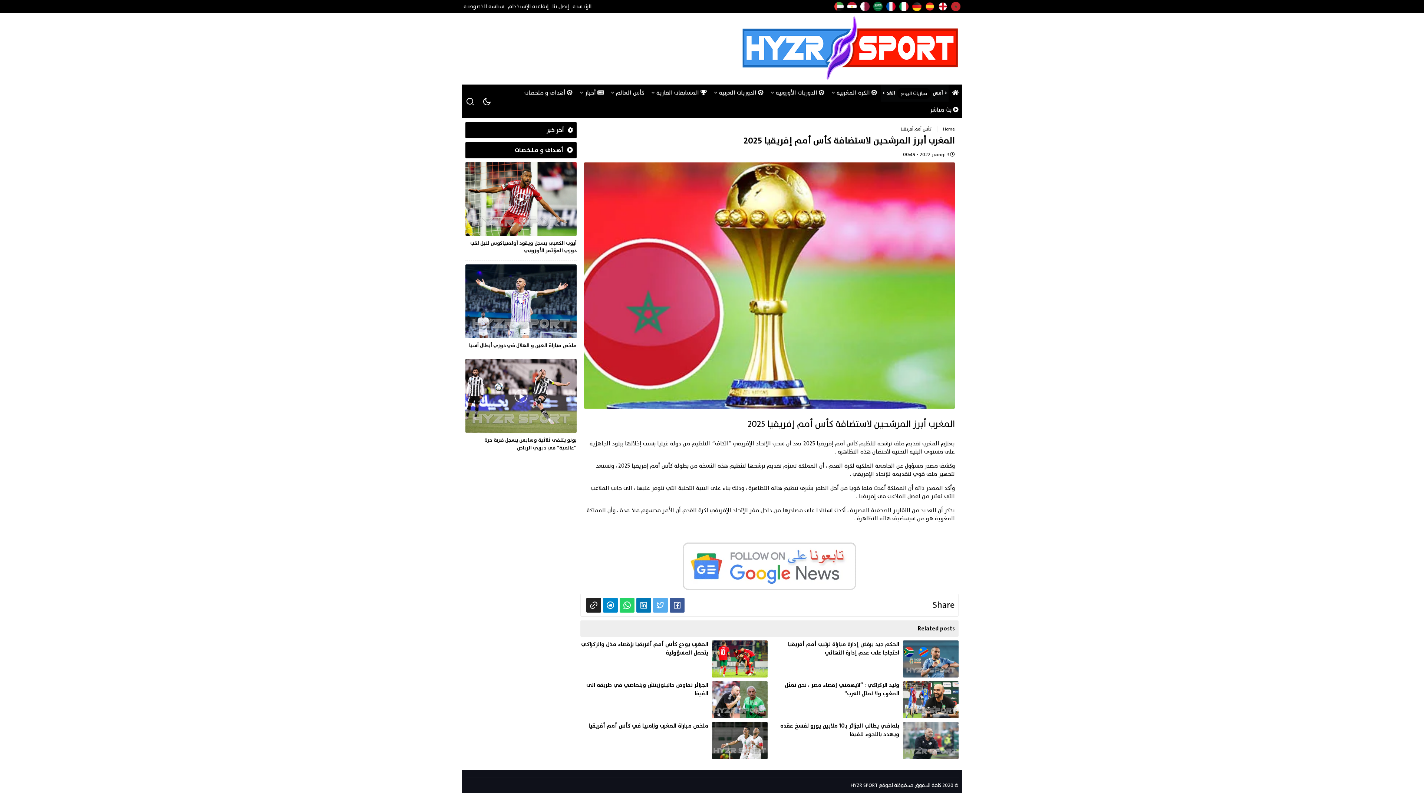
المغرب (930, 443)
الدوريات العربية (738, 93)
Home (949, 129)
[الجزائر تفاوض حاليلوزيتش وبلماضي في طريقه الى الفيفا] (674, 699)
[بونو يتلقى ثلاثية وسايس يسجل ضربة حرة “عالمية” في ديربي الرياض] (521, 406)
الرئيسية (582, 6)
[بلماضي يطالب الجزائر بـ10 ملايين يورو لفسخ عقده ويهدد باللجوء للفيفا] (865, 740)
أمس (938, 93)
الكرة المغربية (854, 93)
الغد (890, 93)
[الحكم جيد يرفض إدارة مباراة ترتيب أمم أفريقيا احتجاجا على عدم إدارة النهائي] (865, 659)
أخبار (591, 93)
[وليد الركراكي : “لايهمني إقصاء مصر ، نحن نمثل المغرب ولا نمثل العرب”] (865, 699)
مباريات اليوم (914, 93)
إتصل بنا (560, 6)
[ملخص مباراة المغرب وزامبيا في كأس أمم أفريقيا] (674, 740)
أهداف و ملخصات (545, 93)
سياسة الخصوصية (484, 6)
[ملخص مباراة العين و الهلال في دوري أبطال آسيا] (521, 308)
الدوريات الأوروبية (797, 93)
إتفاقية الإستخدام (528, 6)
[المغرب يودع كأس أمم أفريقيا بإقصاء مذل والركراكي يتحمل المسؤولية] (674, 659)
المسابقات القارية (678, 93)
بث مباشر (941, 110)
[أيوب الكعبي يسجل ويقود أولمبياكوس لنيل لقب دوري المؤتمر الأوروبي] (521, 209)
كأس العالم (630, 93)
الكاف (722, 443)
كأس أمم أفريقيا (916, 129)
